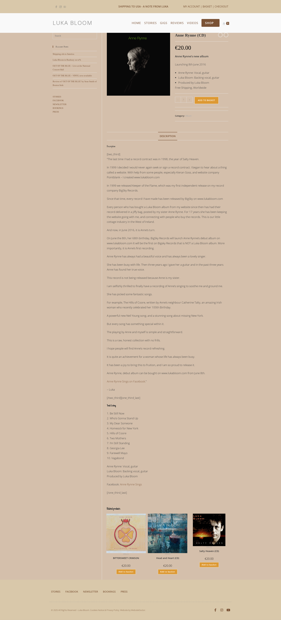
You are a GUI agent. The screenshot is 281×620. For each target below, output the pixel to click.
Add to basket (206, 100)
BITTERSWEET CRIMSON (126, 558)
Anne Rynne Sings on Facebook (126, 381)
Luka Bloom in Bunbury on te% (67, 60)
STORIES (57, 96)
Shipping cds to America (63, 54)
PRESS (56, 112)
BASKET (207, 6)
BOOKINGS (58, 108)
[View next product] (226, 35)
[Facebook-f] (215, 610)
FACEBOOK (58, 100)
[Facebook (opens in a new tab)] (56, 6)
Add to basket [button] (126, 571)
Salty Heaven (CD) (209, 551)
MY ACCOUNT (191, 6)
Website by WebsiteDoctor (132, 610)
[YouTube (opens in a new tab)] (65, 6)
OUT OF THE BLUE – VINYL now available (72, 75)
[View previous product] (220, 35)
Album (188, 115)
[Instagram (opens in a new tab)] (60, 6)
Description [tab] (168, 136)
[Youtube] (228, 610)
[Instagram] (221, 610)
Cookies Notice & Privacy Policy (104, 610)
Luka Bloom (72, 22)
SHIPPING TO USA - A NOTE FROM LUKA (143, 6)
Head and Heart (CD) (167, 558)
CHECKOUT (221, 6)
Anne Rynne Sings (131, 484)
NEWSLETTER (60, 104)
